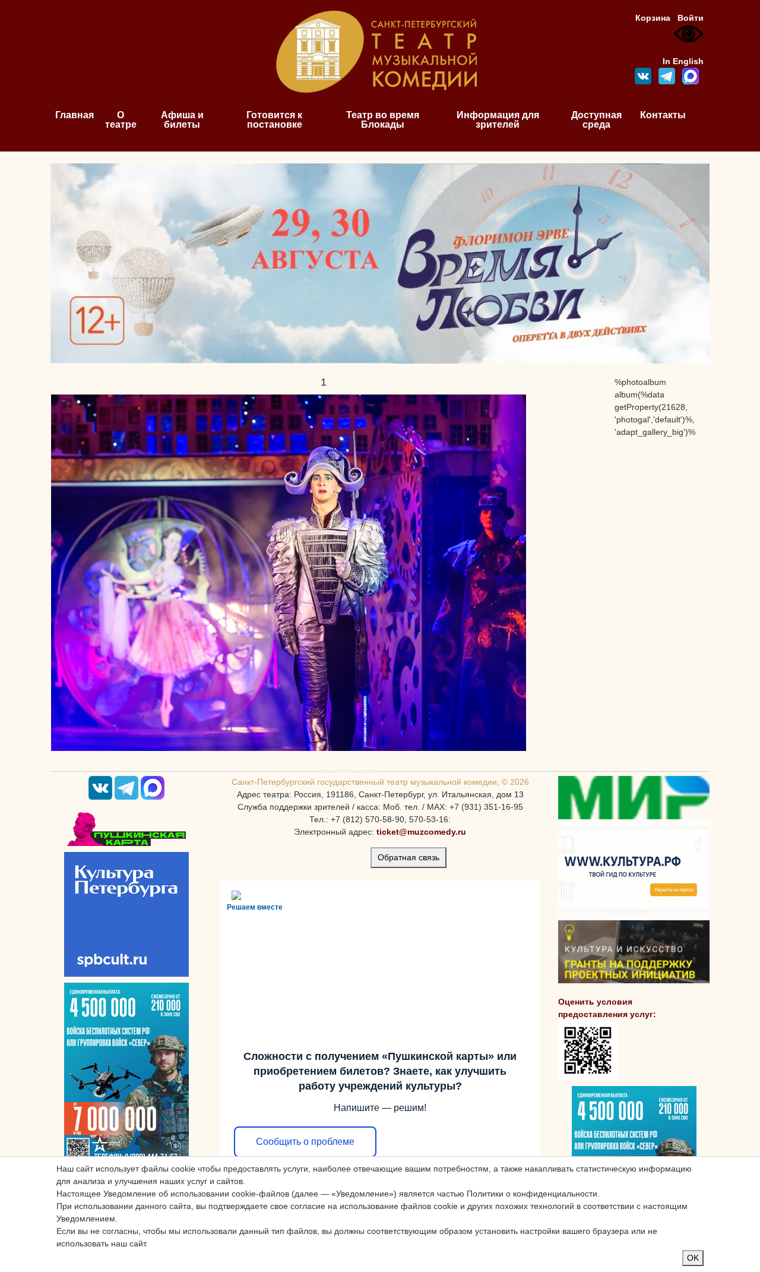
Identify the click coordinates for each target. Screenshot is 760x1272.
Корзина (652, 18)
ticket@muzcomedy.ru (421, 832)
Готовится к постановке (274, 120)
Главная (74, 115)
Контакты (663, 115)
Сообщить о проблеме (305, 1142)
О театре (121, 120)
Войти (690, 18)
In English (683, 61)
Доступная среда (596, 120)
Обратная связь (408, 857)
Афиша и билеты (182, 120)
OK (693, 1257)
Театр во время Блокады (382, 120)
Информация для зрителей (498, 120)
